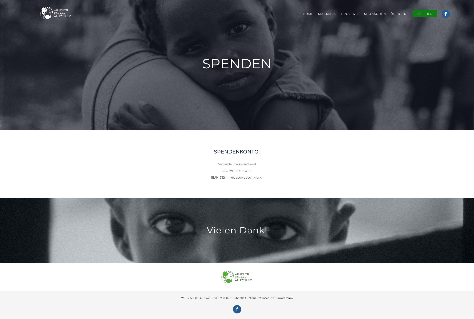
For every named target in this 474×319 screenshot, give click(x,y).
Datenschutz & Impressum (274, 297)
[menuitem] (310, 14)
